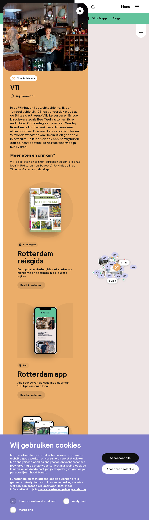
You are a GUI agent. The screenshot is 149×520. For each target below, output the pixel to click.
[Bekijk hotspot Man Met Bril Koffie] (112, 257)
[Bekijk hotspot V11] (116, 267)
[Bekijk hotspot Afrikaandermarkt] (124, 280)
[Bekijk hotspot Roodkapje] (93, 272)
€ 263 (112, 280)
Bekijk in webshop (31, 285)
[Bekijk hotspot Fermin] (117, 257)
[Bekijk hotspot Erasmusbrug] (118, 273)
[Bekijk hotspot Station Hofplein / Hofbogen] (114, 260)
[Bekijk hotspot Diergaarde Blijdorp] (103, 261)
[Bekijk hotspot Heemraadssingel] (103, 267)
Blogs (117, 18)
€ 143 (124, 262)
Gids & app (99, 18)
